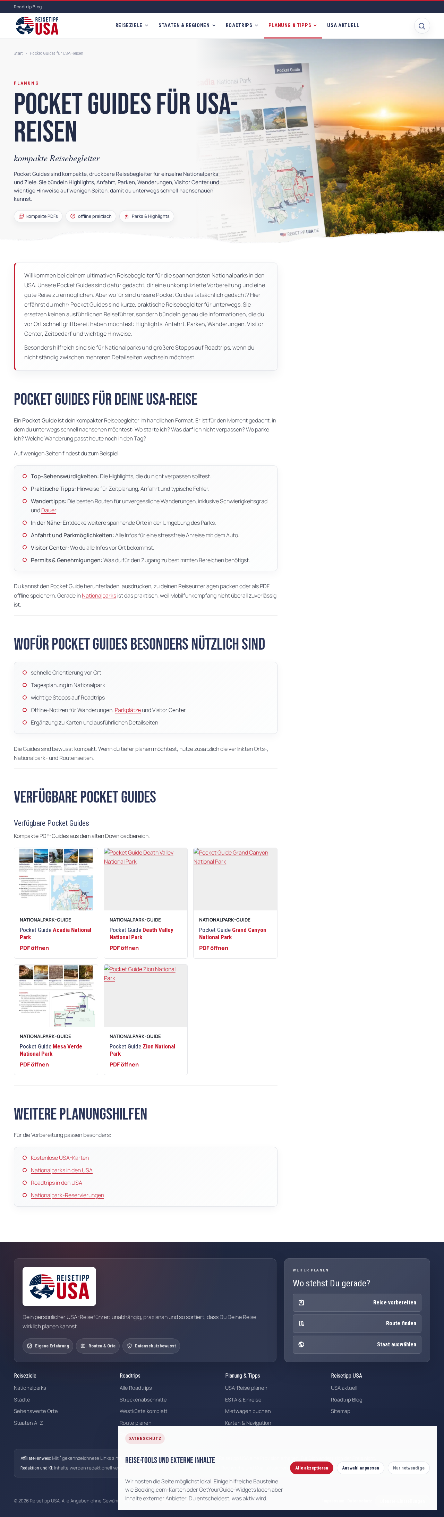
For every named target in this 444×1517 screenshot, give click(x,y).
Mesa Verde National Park (51, 1050)
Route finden (357, 1324)
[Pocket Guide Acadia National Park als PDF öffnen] (56, 879)
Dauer (48, 510)
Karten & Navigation (248, 1422)
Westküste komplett (144, 1410)
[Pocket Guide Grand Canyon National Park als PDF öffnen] (235, 879)
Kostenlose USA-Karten (60, 1158)
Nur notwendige (409, 1468)
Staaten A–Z (28, 1422)
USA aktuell (343, 25)
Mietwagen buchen (248, 1410)
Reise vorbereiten (357, 1303)
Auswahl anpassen (360, 1468)
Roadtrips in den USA (56, 1182)
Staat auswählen (357, 1344)
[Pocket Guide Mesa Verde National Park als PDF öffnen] (56, 996)
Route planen (136, 1422)
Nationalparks (99, 595)
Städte (22, 1399)
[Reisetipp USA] (37, 25)
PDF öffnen (34, 948)
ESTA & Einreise (243, 1399)
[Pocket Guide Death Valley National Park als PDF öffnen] (146, 879)
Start (18, 53)
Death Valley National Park (141, 933)
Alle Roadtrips (136, 1387)
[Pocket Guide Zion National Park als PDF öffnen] (146, 996)
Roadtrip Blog (28, 7)
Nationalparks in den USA (62, 1170)
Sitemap (340, 1410)
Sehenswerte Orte (36, 1410)
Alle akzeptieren (311, 1468)
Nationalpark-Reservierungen (67, 1195)
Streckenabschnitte (143, 1399)
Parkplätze (128, 710)
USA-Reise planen (246, 1387)
